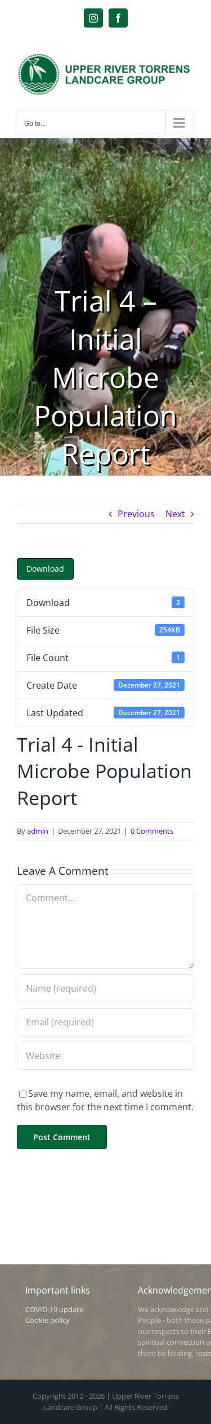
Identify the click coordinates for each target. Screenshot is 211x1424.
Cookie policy (47, 1320)
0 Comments (152, 831)
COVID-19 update (54, 1309)
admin (37, 831)
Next (175, 514)
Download (45, 568)
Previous (136, 514)
